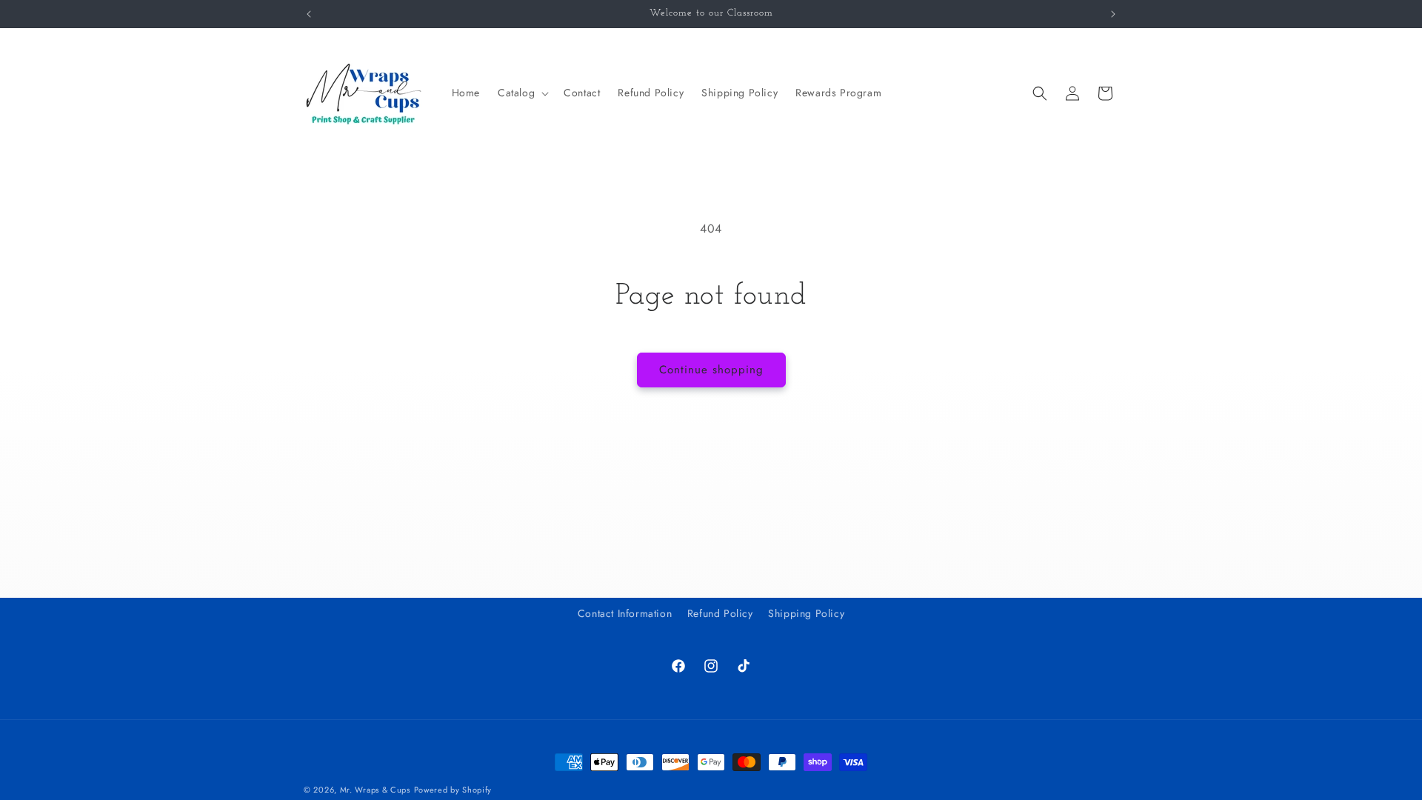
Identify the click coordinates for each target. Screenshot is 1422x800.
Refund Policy (720, 613)
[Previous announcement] (309, 14)
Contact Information (625, 613)
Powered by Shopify (453, 790)
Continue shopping (711, 369)
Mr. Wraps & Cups (375, 790)
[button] (522, 92)
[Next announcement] (1113, 14)
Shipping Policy (806, 613)
